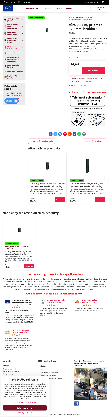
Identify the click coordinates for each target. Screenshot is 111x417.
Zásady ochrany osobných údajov (69, 414)
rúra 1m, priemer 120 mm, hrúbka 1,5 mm (86, 183)
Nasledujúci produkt (93, 141)
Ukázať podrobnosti (25, 413)
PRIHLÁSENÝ (29, 315)
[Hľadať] (87, 8)
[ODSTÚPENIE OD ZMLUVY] (96, 125)
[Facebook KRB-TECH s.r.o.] (76, 405)
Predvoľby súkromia (49, 414)
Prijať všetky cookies (25, 408)
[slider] (16, 307)
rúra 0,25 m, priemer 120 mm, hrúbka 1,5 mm (17, 247)
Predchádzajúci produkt (43, 141)
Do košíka (93, 70)
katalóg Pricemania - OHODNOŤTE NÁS (20, 331)
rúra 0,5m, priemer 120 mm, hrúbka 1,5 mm (47, 183)
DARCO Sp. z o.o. (80, 85)
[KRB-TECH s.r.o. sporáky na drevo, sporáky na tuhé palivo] (54, 315)
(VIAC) (30, 317)
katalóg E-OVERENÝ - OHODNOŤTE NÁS (56, 301)
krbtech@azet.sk (16, 95)
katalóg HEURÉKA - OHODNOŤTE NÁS (90, 301)
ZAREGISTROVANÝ (14, 315)
